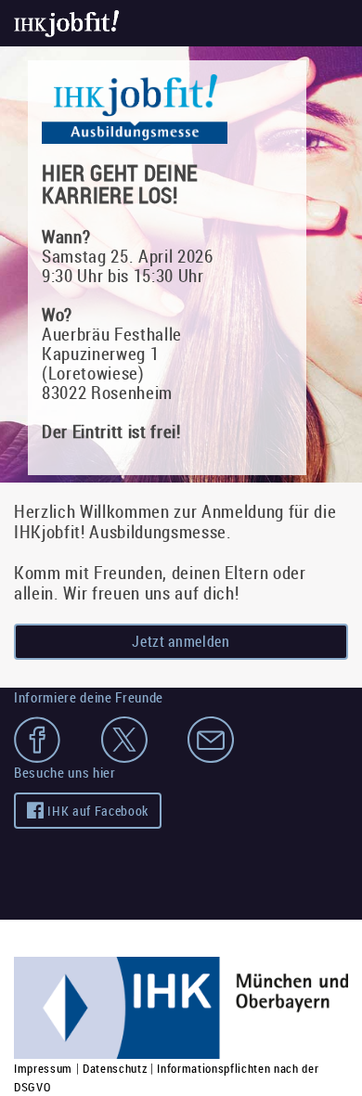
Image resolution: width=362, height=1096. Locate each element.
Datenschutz (115, 1068)
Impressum (43, 1068)
